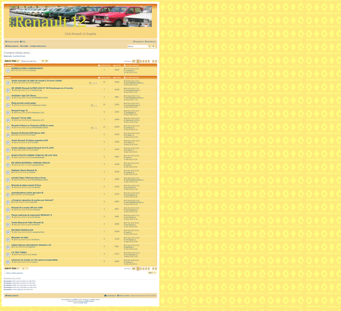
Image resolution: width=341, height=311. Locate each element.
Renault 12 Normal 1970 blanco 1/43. (28, 133)
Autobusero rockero (39, 105)
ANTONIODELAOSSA (134, 83)
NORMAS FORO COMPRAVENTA (27, 68)
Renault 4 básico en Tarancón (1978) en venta (32, 125)
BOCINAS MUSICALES (22, 230)
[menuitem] (22, 42)
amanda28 (33, 202)
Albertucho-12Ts (38, 113)
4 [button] (146, 61)
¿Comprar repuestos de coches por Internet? (32, 200)
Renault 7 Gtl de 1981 (21, 118)
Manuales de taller (19, 237)
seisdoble (32, 70)
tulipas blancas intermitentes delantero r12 (31, 245)
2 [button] (140, 61)
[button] (134, 61)
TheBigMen (130, 113)
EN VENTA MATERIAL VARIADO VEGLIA (30, 163)
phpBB (74, 299)
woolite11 (129, 128)
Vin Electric (36, 83)
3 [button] (143, 61)
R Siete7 (33, 135)
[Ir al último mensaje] (134, 71)
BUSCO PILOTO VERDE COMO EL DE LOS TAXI (34, 155)
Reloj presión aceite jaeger (23, 103)
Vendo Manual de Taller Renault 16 (27, 223)
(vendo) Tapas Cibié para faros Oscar (28, 178)
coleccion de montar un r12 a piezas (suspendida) (34, 260)
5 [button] (148, 61)
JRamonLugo (37, 90)
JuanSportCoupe (19, 56)
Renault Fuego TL (19, 110)
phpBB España (89, 301)
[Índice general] (80, 18)
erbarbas (32, 172)
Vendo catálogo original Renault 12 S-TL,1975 (32, 148)
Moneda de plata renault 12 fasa (26, 185)
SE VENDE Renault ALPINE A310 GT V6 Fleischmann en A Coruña (42, 88)
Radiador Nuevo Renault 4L (24, 170)
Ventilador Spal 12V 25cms (23, 96)
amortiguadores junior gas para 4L (27, 193)
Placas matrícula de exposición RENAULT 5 (31, 215)
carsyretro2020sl (38, 165)
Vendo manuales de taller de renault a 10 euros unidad (36, 81)
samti (128, 158)
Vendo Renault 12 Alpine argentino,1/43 (29, 140)
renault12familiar (38, 157)
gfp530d (32, 247)
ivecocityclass (131, 210)
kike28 (34, 255)
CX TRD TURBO (19, 252)
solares (34, 262)
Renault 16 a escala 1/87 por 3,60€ (27, 208)
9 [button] (153, 61)
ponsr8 (31, 195)
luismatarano (130, 195)
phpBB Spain (83, 303)
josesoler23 (130, 187)
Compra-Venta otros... (18, 52)
